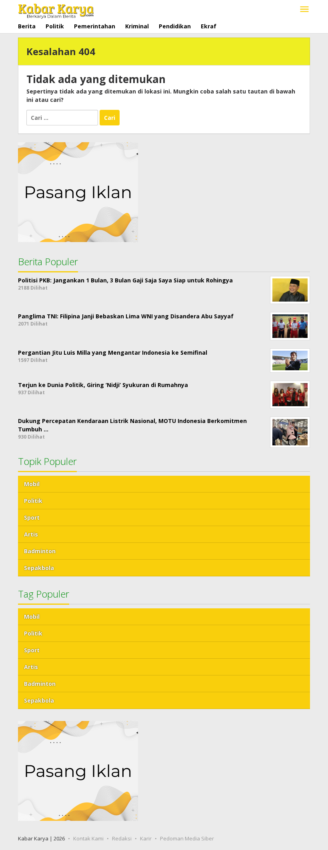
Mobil (32, 484)
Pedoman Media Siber (187, 838)
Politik (33, 500)
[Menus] (304, 10)
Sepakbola (39, 568)
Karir (146, 838)
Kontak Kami (88, 838)
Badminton (40, 551)
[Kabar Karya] (56, 9)
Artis (31, 534)
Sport (32, 517)
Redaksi (122, 838)
